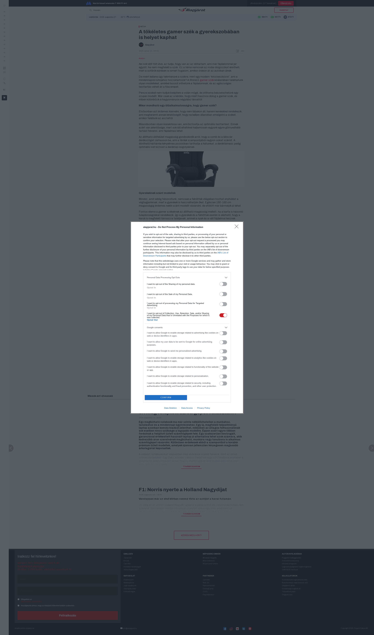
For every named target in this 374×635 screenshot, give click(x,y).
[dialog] (187, 317)
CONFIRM (166, 397)
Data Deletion (170, 408)
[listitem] (187, 277)
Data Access (187, 408)
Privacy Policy (203, 408)
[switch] (223, 284)
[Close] (237, 227)
